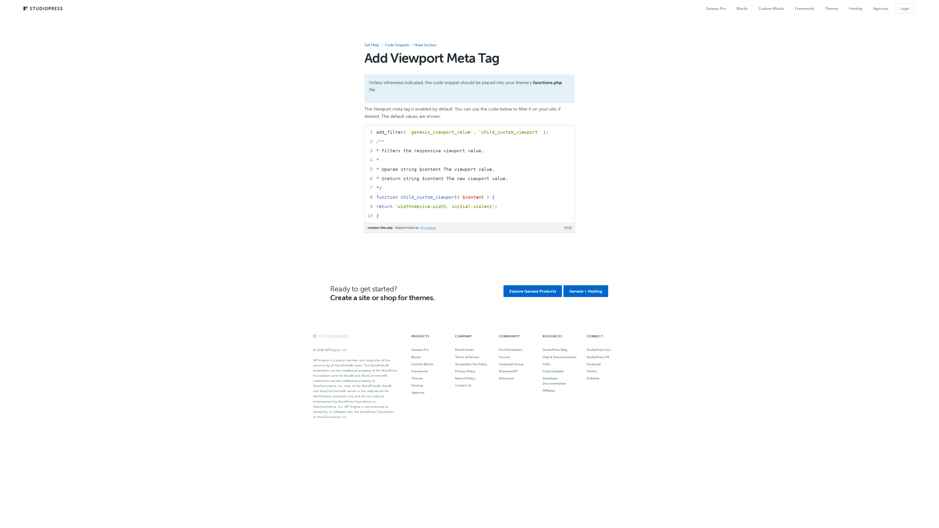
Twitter (592, 371)
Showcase (506, 378)
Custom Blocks (422, 364)
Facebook (594, 364)
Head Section (425, 45)
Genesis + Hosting (585, 291)
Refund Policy (465, 378)
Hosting (417, 385)
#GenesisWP (508, 371)
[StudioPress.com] (43, 9)
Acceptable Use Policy (471, 364)
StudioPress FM (598, 357)
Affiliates (549, 390)
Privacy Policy (465, 371)
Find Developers (511, 350)
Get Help (371, 45)
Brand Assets (464, 350)
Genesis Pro (420, 350)
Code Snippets (397, 45)
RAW (568, 228)
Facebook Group (511, 364)
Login (905, 9)
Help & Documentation (560, 357)
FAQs (546, 364)
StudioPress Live (599, 350)
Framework (419, 371)
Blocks (416, 357)
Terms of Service (467, 357)
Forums (504, 357)
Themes (417, 378)
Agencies (418, 392)
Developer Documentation (554, 380)
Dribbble (593, 378)
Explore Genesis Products (532, 291)
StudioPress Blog (555, 350)
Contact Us (463, 385)
